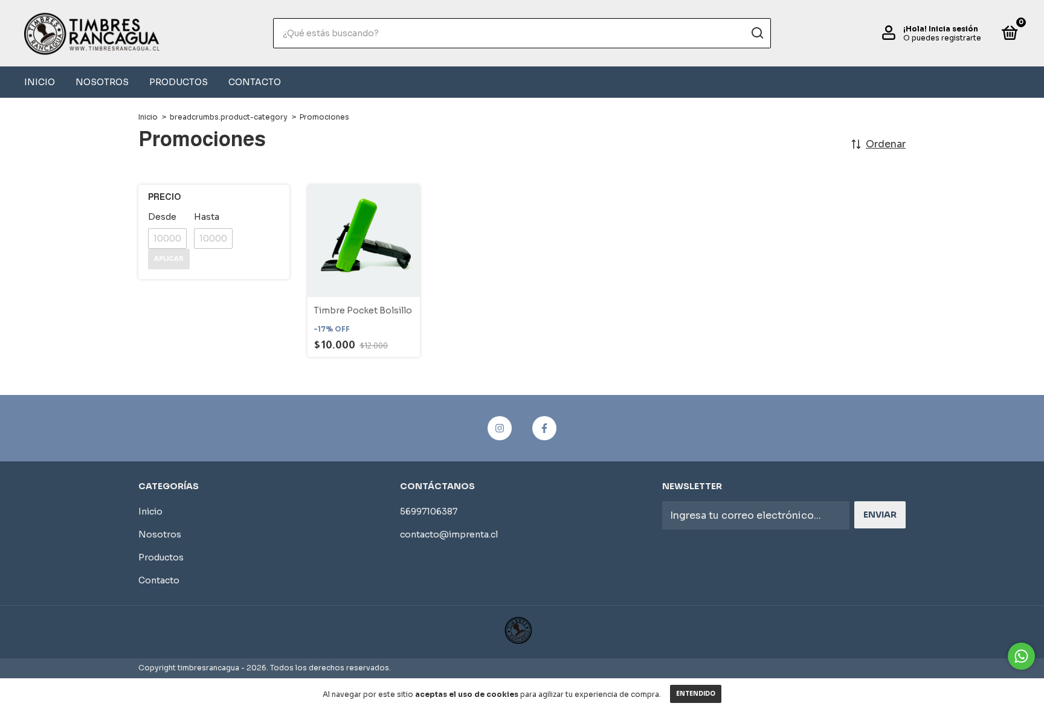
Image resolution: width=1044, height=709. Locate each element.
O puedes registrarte (942, 37)
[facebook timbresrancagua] (544, 428)
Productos (178, 82)
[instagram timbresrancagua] (500, 428)
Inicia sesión (953, 28)
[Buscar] (757, 33)
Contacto (254, 82)
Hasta (206, 216)
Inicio (39, 82)
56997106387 (428, 511)
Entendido (695, 694)
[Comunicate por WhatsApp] (1021, 656)
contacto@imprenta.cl (449, 534)
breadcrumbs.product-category (229, 116)
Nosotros (102, 82)
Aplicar (169, 259)
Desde (162, 216)
